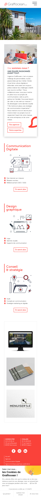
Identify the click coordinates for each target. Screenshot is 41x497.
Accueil (7, 456)
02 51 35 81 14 (9, 441)
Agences (7, 459)
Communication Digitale (12, 461)
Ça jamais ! (7, 494)
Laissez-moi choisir (20, 494)
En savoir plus (20, 189)
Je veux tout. (34, 494)
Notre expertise (15, 130)
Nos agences (14, 125)
